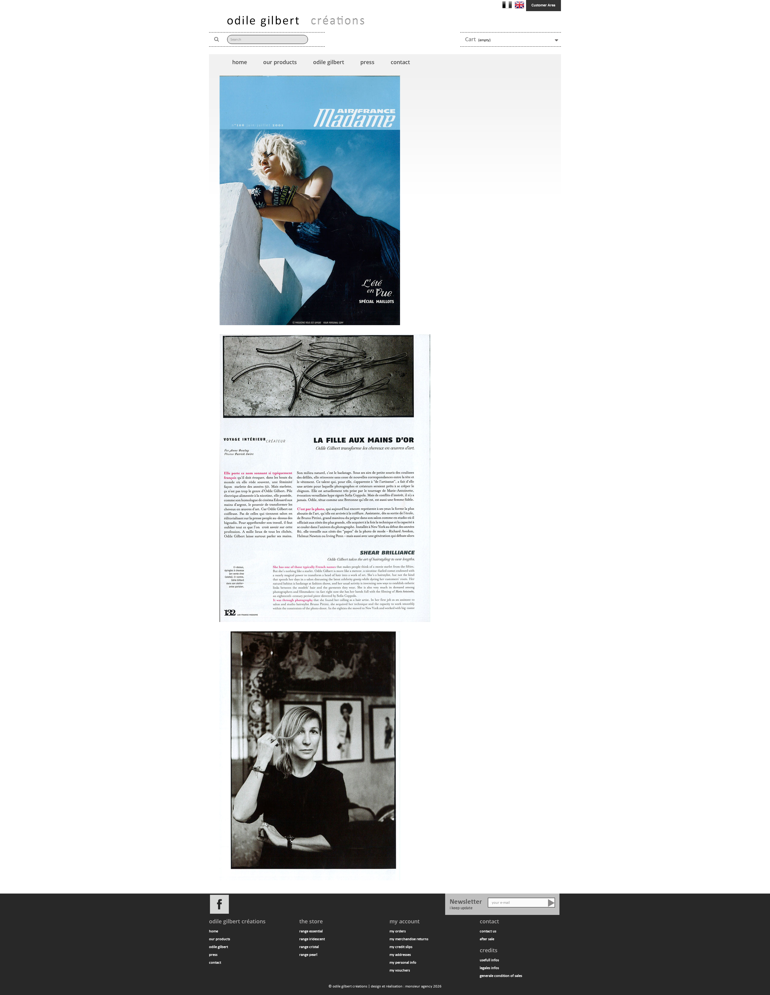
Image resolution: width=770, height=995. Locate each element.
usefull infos (489, 960)
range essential (311, 931)
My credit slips (401, 947)
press (367, 62)
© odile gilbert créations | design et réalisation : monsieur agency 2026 (385, 986)
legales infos (489, 968)
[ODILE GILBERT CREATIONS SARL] (295, 21)
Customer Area (543, 5)
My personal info (403, 962)
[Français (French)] (507, 4)
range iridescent (312, 939)
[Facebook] (325, 904)
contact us (488, 931)
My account (405, 921)
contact (400, 62)
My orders (398, 931)
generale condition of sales (501, 976)
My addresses (400, 955)
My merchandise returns (409, 939)
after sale (487, 939)
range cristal (309, 947)
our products (280, 62)
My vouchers (400, 970)
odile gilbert (328, 62)
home (239, 62)
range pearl (308, 955)
